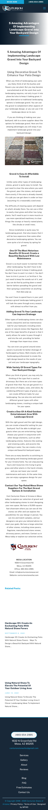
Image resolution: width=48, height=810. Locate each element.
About (24, 764)
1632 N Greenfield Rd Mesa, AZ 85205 (24, 742)
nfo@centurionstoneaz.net (27, 572)
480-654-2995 (27, 569)
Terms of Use (30, 804)
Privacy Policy (17, 804)
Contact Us (24, 792)
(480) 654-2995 (36, 2)
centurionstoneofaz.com (28, 575)
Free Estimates (24, 787)
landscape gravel (35, 459)
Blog (24, 778)
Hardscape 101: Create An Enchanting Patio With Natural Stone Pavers (18, 626)
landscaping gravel (13, 233)
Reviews (24, 769)
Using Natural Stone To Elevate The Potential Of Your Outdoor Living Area (18, 685)
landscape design (17, 109)
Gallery (24, 760)
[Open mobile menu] (44, 8)
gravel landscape (21, 300)
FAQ (24, 783)
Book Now (12, 2)
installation (19, 230)
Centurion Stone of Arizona (22, 496)
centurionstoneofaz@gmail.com (24, 748)
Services (24, 755)
